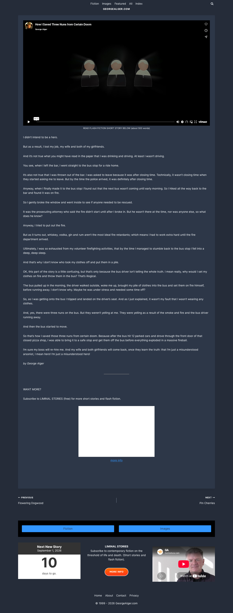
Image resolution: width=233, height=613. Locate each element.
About (109, 595)
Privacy (134, 595)
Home (98, 595)
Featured (120, 3)
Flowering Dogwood (30, 500)
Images (106, 3)
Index (139, 3)
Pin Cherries (207, 500)
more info (116, 460)
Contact (121, 595)
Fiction (95, 3)
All (130, 3)
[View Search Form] (212, 4)
